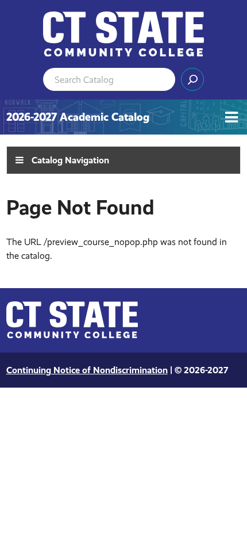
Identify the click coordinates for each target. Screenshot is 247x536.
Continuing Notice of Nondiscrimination (87, 370)
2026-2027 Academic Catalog (77, 117)
